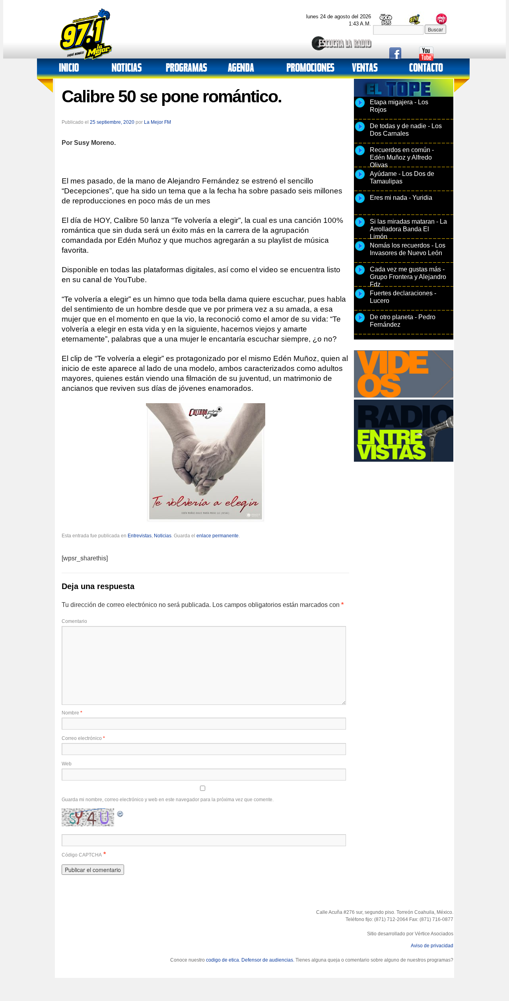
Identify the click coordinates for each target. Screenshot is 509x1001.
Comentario (74, 621)
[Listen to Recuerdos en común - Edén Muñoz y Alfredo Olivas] (360, 155)
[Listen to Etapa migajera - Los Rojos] (360, 107)
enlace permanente (217, 536)
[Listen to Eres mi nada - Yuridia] (360, 202)
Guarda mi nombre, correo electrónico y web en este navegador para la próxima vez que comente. (168, 799)
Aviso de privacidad (432, 945)
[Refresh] (120, 813)
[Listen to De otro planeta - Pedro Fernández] (360, 322)
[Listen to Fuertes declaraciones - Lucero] (360, 298)
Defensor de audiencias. (267, 960)
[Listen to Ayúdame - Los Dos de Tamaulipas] (360, 178)
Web (67, 764)
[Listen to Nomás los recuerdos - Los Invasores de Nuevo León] (360, 250)
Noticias (162, 536)
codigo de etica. (223, 960)
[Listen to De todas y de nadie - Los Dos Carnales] (360, 131)
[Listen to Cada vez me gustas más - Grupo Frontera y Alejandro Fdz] (360, 274)
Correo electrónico (83, 738)
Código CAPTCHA (82, 855)
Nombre (72, 713)
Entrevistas (140, 536)
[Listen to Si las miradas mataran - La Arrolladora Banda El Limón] (360, 226)
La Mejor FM (157, 122)
